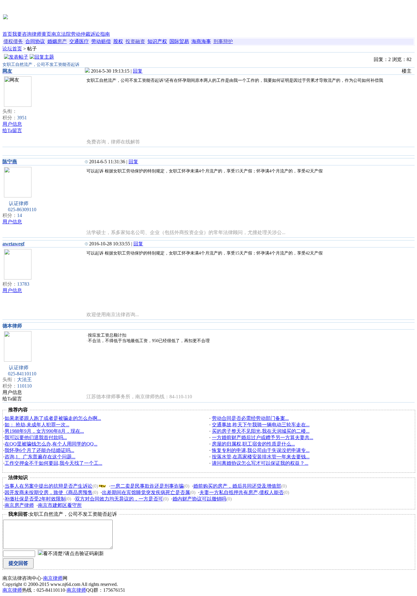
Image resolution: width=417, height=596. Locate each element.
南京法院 (61, 34)
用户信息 (12, 124)
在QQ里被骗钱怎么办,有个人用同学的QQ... (51, 443)
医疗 (84, 41)
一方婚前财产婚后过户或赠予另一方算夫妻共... (262, 437)
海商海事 (201, 41)
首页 (7, 34)
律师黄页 (41, 34)
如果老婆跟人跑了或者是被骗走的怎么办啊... (53, 418)
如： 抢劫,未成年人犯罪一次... (37, 424)
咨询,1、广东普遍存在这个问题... (40, 456)
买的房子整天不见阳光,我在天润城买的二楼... (261, 431)
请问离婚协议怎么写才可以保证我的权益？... (260, 463)
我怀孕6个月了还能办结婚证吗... (39, 450)
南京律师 (53, 578)
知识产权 (157, 41)
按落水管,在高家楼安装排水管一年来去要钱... (261, 456)
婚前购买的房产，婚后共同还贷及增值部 (237, 486)
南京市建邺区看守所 (60, 505)
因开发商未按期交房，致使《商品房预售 (48, 492)
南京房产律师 (19, 505)
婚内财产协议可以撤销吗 (199, 498)
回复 (138, 71)
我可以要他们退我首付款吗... (36, 437)
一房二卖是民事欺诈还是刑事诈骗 (147, 486)
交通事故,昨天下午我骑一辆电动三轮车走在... (261, 424)
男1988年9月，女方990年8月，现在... (44, 431)
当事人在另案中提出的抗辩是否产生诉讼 (48, 486)
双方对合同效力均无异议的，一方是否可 (119, 498)
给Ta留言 (12, 130)
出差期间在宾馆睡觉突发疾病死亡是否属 (146, 492)
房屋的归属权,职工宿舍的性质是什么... (253, 443)
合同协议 (35, 41)
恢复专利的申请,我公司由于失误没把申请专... (261, 450)
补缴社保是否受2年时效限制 (35, 498)
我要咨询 (22, 34)
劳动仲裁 (80, 34)
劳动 (96, 41)
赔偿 (106, 41)
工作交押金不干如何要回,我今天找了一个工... (53, 463)
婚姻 (52, 41)
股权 (118, 41)
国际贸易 (179, 41)
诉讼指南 (100, 34)
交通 (74, 41)
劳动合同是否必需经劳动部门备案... (250, 418)
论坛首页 (12, 48)
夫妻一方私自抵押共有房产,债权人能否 (241, 492)
